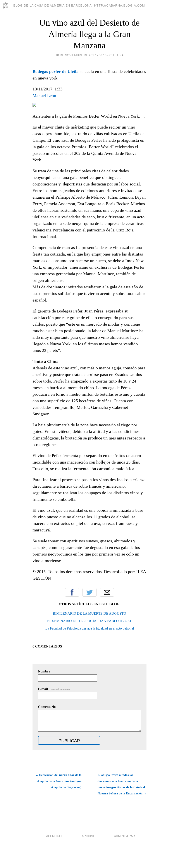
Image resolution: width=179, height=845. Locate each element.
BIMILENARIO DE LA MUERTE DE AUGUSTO (89, 613)
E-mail (54, 689)
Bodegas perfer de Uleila (56, 71)
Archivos (89, 836)
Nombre (44, 671)
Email (107, 592)
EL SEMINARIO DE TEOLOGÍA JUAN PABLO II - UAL (89, 621)
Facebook (72, 592)
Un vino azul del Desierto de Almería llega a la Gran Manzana (89, 34)
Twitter (89, 592)
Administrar (124, 836)
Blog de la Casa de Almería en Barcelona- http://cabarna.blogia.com (79, 5)
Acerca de (54, 836)
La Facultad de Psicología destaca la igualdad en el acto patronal (89, 628)
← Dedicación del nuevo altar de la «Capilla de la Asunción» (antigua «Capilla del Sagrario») (58, 781)
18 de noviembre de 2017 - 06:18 (81, 55)
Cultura (116, 55)
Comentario (47, 707)
